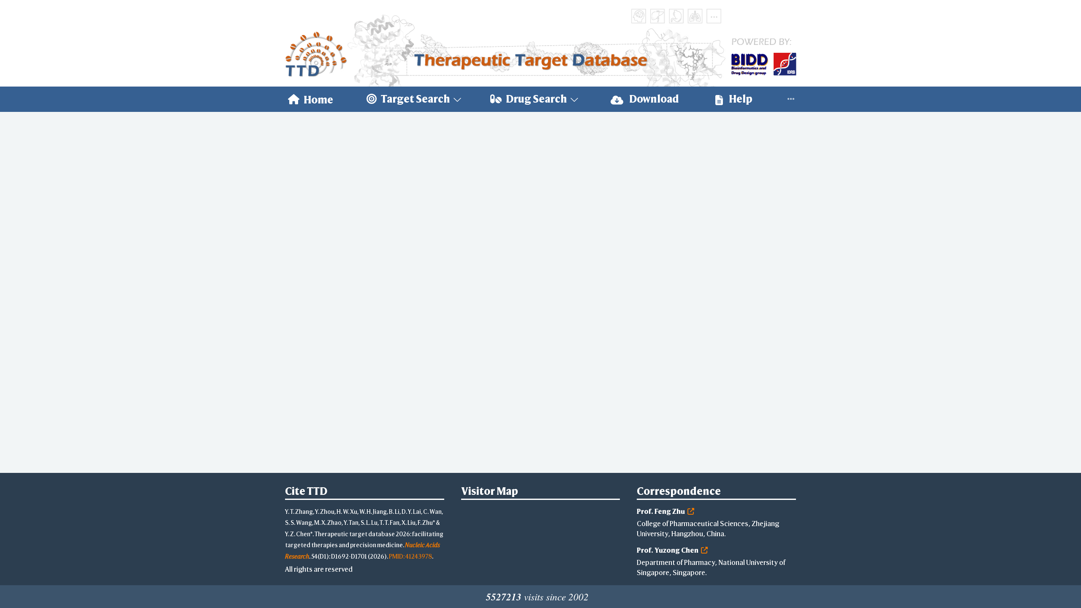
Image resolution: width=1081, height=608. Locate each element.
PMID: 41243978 (410, 556)
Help (739, 99)
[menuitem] (311, 99)
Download (653, 99)
